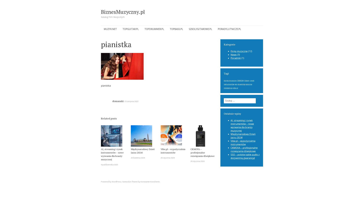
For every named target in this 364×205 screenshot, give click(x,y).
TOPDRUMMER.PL (154, 29)
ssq (236, 84)
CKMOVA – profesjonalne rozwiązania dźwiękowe (202, 153)
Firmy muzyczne (239, 51)
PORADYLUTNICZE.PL (229, 29)
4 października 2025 (109, 164)
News (234, 54)
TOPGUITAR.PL (131, 29)
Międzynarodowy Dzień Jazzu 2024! (143, 151)
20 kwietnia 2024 (138, 157)
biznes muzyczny (230, 81)
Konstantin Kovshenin (150, 181)
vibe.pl (235, 88)
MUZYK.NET (110, 29)
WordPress (116, 181)
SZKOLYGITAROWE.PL (200, 29)
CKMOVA (240, 81)
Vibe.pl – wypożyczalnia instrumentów (173, 151)
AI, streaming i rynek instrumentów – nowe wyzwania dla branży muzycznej (112, 154)
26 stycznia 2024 (168, 157)
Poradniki (236, 58)
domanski (118, 101)
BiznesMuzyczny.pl (123, 12)
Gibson (246, 81)
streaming (241, 84)
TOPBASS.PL (176, 29)
